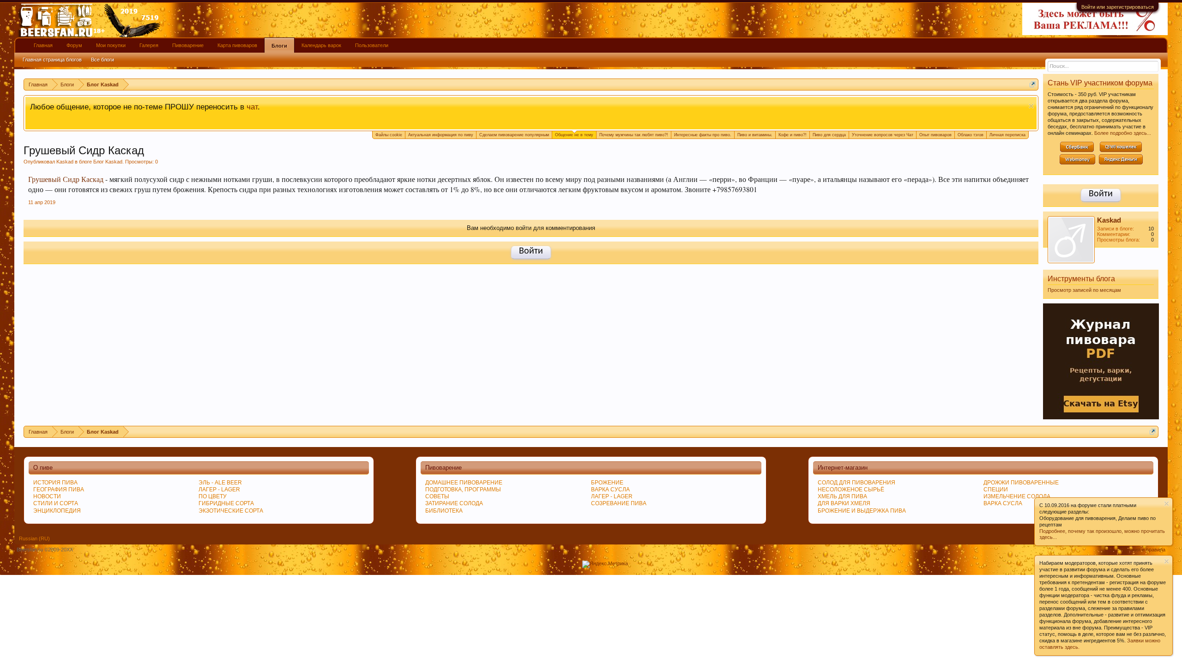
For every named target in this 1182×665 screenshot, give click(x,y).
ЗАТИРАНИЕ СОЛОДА (454, 503)
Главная (43, 45)
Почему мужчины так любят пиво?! (633, 135)
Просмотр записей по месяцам (1084, 290)
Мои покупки (111, 45)
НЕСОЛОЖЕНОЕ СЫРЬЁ (851, 489)
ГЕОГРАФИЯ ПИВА (58, 489)
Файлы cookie (388, 135)
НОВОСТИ (47, 496)
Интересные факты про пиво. (702, 135)
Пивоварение (188, 45)
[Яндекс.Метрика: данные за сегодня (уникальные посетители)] (605, 564)
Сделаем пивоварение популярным (514, 135)
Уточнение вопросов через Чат (882, 135)
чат (252, 106)
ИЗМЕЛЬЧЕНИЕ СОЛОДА (1016, 496)
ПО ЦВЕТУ (213, 496)
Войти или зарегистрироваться (1117, 7)
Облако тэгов (970, 135)
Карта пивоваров (237, 45)
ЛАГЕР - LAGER (219, 489)
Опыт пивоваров (935, 135)
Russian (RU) (34, 538)
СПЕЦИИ (995, 489)
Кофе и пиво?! (792, 135)
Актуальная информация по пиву (440, 135)
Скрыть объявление (1031, 106)
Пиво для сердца (829, 135)
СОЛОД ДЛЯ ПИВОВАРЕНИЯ (856, 482)
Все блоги (102, 59)
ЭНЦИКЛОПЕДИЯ (57, 511)
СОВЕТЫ (437, 496)
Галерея (148, 45)
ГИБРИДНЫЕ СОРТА (226, 503)
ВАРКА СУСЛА (1002, 503)
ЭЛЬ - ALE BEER (220, 482)
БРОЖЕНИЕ (607, 482)
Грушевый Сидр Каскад (65, 179)
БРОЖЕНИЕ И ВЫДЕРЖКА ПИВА (862, 511)
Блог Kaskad (107, 161)
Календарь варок (321, 45)
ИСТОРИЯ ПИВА (55, 482)
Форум (74, 45)
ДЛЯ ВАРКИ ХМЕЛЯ (844, 503)
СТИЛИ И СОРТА (55, 503)
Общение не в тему (574, 135)
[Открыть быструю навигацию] (1033, 84)
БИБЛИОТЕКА (444, 511)
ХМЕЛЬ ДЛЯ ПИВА (842, 496)
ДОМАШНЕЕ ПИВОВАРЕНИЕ (463, 482)
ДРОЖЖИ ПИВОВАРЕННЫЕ (1021, 482)
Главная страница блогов (52, 59)
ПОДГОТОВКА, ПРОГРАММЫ (463, 489)
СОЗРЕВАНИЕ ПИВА (618, 503)
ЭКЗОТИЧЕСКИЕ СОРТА (231, 511)
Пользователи (371, 45)
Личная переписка (1007, 135)
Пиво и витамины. (754, 135)
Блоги (279, 45)
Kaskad (64, 161)
